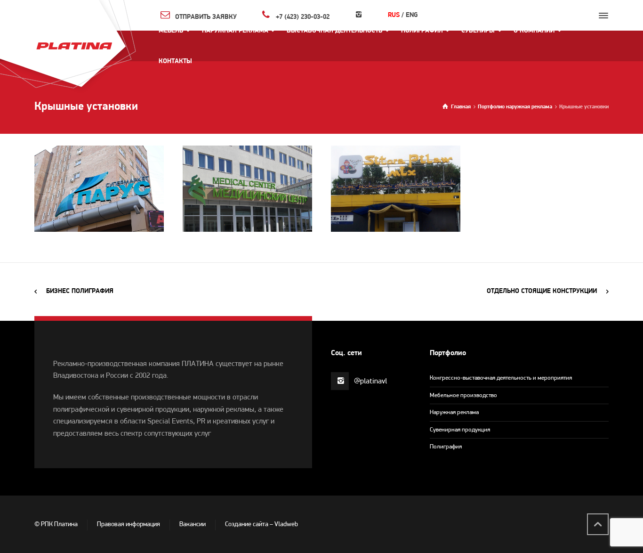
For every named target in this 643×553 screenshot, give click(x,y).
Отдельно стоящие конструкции (542, 291)
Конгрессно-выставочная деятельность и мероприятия (501, 378)
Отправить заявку (206, 16)
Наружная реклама (454, 412)
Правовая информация (128, 524)
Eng (412, 15)
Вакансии (192, 524)
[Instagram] (358, 15)
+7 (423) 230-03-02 (303, 16)
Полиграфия (446, 447)
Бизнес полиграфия (79, 291)
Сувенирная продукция (460, 430)
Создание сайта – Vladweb (261, 524)
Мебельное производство (463, 395)
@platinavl (370, 381)
